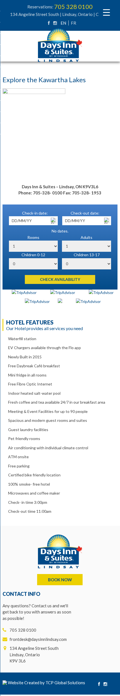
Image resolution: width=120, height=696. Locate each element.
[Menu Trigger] (106, 12)
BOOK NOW (60, 579)
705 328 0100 (73, 6)
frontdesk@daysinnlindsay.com (38, 639)
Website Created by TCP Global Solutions (46, 682)
